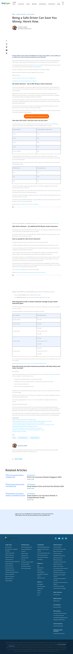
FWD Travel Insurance (57, 559)
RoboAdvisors (40, 559)
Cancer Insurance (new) (58, 626)
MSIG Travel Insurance (57, 564)
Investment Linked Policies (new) (59, 613)
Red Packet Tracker (41, 578)
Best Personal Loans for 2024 (27, 562)
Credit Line (23, 551)
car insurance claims (22, 437)
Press (38, 594)
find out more (22, 201)
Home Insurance (56, 594)
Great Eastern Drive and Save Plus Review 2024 (45, 486)
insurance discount (35, 437)
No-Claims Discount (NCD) (38, 65)
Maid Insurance (56, 600)
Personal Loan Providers (26, 568)
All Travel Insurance (57, 547)
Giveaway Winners (41, 572)
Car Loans (23, 559)
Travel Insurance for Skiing (58, 586)
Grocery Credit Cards (9, 568)
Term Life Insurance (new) (58, 615)
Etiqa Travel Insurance (57, 557)
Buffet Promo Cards (9, 578)
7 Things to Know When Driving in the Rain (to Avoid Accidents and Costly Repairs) (28, 423)
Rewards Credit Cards (9, 557)
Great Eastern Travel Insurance (59, 562)
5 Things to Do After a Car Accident (19, 431)
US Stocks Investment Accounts (43, 553)
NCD (14, 437)
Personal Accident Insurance (59, 633)
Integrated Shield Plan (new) (59, 619)
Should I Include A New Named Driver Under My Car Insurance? (33, 272)
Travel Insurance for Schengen (59, 588)
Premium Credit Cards (9, 576)
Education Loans (24, 555)
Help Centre (39, 570)
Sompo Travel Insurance (58, 570)
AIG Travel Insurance (57, 553)
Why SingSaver (40, 584)
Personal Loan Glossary (26, 566)
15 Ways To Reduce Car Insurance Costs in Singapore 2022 (24, 78)
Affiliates (39, 590)
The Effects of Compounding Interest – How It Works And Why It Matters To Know (28, 429)
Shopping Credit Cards (9, 570)
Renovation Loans (24, 557)
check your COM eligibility (21, 269)
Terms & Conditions (41, 586)
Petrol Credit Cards (9, 565)
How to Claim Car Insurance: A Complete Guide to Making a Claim (33, 363)
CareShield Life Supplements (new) (60, 617)
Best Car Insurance (57, 607)
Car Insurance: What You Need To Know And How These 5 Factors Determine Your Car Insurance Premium (33, 424)
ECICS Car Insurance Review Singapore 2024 (44, 477)
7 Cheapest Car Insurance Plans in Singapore (29, 204)
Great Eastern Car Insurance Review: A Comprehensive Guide (42, 496)
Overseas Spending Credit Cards (11, 572)
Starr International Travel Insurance (60, 568)
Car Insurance (31, 14)
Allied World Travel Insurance (59, 555)
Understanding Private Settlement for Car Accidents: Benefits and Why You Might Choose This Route (32, 421)
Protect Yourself (20, 14)
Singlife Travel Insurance (58, 566)
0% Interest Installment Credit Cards (12, 561)
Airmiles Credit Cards (9, 555)
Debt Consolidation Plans (26, 549)
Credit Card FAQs (8, 580)
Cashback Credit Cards (9, 553)
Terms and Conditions (61, 644)
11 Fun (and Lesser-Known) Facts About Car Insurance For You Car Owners (27, 428)
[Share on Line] (6, 53)
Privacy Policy (40, 588)
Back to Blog (18, 459)
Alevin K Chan (22, 27)
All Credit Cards (8, 547)
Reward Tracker (40, 567)
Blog (58, 4)
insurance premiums (53, 374)
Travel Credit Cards (9, 559)
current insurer (30, 399)
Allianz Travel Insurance (58, 551)
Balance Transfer (24, 553)
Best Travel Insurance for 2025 (59, 549)
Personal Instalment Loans (26, 547)
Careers (39, 592)
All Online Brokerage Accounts (43, 547)
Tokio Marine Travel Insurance (59, 572)
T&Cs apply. (56, 223)
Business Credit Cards (9, 574)
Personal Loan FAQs (25, 564)
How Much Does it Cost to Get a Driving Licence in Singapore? (24, 81)
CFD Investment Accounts (42, 555)
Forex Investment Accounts (42, 557)
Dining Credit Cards (9, 563)
